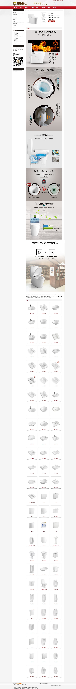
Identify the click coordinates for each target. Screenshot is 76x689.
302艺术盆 (56, 444)
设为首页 (58, 0)
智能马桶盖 (15, 14)
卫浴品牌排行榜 (25, 687)
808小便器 (56, 618)
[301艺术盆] (56, 486)
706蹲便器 (44, 371)
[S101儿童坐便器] (44, 588)
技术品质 (37, 7)
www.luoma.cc (17, 55)
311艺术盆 (32, 458)
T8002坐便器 (16, 35)
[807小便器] (56, 588)
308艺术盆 (56, 473)
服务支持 (43, 7)
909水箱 (44, 516)
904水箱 (56, 531)
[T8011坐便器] (33, 19)
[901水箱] (32, 646)
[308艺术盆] (56, 472)
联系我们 (49, 7)
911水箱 (32, 531)
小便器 (14, 21)
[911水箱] (32, 530)
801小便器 (32, 574)
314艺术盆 (56, 313)
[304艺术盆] (44, 457)
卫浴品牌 (18, 687)
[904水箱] (56, 530)
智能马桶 (14, 12)
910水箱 (32, 618)
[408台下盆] (32, 443)
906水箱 (56, 502)
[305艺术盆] (56, 457)
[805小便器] (44, 646)
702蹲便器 (44, 400)
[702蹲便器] (44, 399)
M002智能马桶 (16, 33)
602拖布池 (44, 560)
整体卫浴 (29, 687)
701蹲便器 (56, 342)
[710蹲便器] (56, 385)
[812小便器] (56, 646)
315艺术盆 (44, 487)
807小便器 (56, 589)
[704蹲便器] (44, 312)
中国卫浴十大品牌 (20, 688)
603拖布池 (56, 560)
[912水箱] (44, 530)
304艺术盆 (44, 458)
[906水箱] (56, 501)
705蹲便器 (32, 371)
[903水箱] (44, 661)
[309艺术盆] (32, 486)
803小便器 (44, 603)
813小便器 (56, 676)
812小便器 (56, 647)
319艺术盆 (32, 342)
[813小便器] (56, 675)
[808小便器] (56, 617)
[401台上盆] (32, 414)
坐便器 (47, 683)
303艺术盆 (56, 400)
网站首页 (54, 0)
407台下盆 (56, 429)
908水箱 (44, 545)
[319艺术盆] (32, 341)
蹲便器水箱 (15, 23)
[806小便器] (44, 617)
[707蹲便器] (56, 370)
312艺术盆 (44, 444)
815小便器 (32, 676)
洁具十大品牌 (31, 688)
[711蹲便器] (32, 399)
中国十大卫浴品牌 (26, 688)
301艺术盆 (56, 487)
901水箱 (32, 647)
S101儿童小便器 (32, 545)
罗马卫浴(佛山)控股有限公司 (21, 684)
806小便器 (44, 618)
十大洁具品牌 (36, 688)
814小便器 (44, 676)
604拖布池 (32, 589)
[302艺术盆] (56, 443)
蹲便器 (14, 19)
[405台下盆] (32, 428)
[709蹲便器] (44, 385)
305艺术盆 (56, 458)
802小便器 (32, 603)
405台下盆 (32, 429)
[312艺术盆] (44, 443)
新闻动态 (26, 7)
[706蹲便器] (44, 370)
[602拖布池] (44, 559)
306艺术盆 (32, 473)
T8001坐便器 (16, 40)
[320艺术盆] (44, 341)
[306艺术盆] (32, 472)
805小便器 (44, 647)
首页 (29, 10)
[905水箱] (44, 501)
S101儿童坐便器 (44, 589)
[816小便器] (56, 661)
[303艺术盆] (56, 399)
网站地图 (61, 0)
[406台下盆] (44, 428)
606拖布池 (56, 574)
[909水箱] (44, 515)
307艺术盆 (44, 473)
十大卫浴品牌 (15, 688)
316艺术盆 (32, 327)
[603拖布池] (56, 559)
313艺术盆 (44, 574)
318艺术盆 (56, 327)
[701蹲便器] (56, 341)
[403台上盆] (44, 414)
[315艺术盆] (44, 486)
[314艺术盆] (56, 312)
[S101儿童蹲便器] (32, 501)
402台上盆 (32, 313)
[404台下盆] (56, 414)
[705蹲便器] (32, 370)
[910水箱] (32, 617)
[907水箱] (32, 515)
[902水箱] (32, 661)
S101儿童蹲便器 (32, 502)
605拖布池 (56, 516)
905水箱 (44, 502)
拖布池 (14, 27)
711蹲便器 (32, 400)
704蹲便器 (44, 313)
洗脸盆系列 (15, 17)
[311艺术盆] (32, 457)
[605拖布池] (56, 515)
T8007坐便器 (16, 38)
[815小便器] (32, 675)
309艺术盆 (32, 487)
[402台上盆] (32, 312)
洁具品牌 (21, 687)
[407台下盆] (56, 428)
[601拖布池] (32, 559)
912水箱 (44, 531)
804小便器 (56, 603)
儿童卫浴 (14, 25)
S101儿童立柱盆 (56, 545)
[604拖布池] (32, 588)
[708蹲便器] (32, 385)
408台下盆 (32, 444)
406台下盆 (44, 429)
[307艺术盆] (44, 472)
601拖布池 (32, 560)
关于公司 (21, 7)
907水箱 (32, 516)
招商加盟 (54, 7)
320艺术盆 (44, 342)
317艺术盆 (44, 327)
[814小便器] (44, 675)
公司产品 (32, 7)
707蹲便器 (56, 371)
